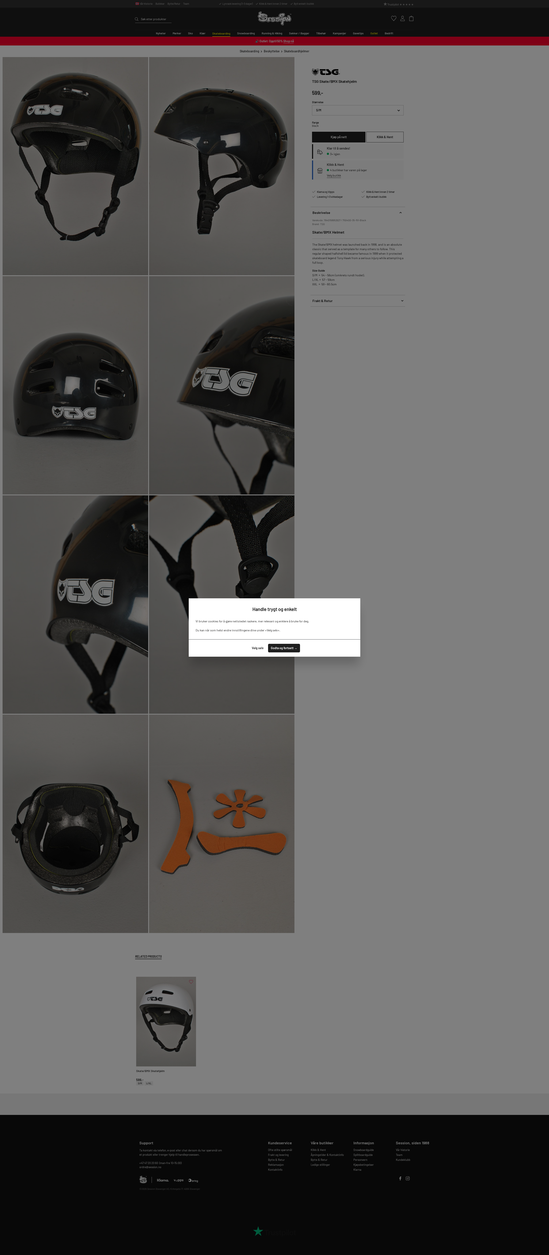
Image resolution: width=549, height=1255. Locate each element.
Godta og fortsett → (284, 648)
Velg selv (258, 648)
